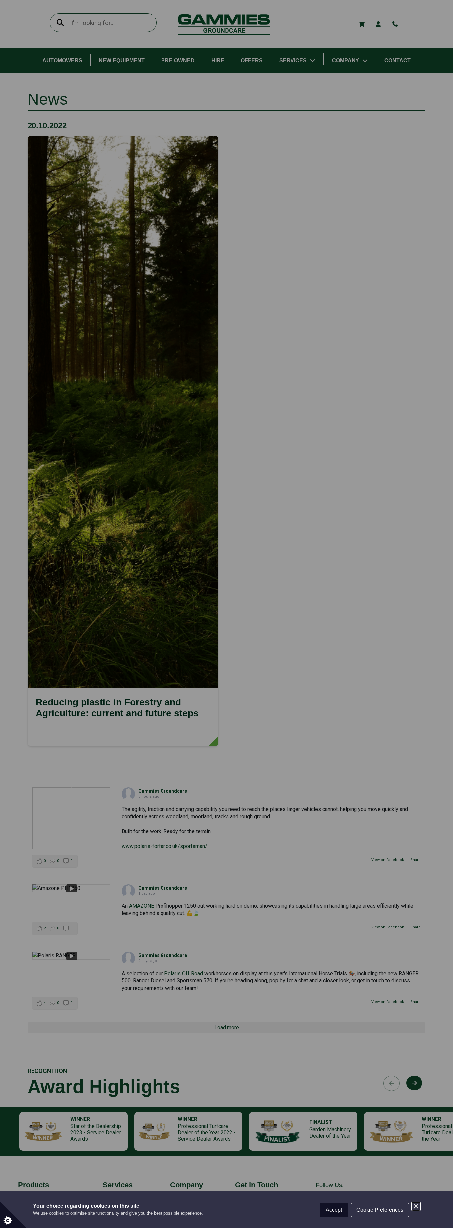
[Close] (416, 1206)
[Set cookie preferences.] (13, 1214)
